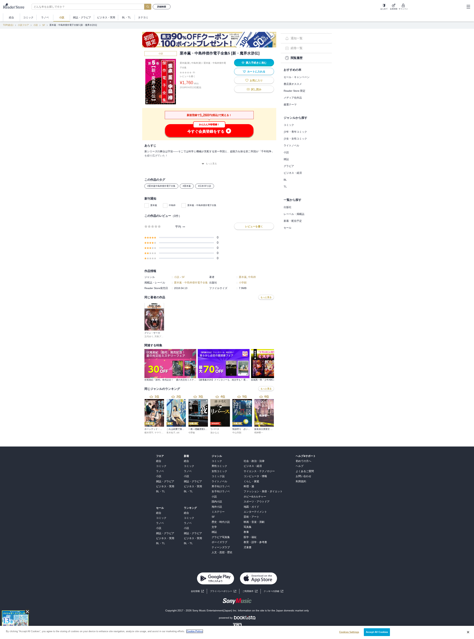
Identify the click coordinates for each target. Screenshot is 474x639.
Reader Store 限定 (294, 90)
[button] (273, 591)
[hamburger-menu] (468, 6)
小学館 (243, 282)
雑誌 (286, 159)
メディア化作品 (293, 97)
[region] (237, 632)
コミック (289, 124)
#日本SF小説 (204, 186)
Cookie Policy (195, 631)
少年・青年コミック (295, 131)
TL (285, 186)
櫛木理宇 (148, 432)
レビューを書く (187, 76)
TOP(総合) (8, 25)
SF (43, 25)
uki (177, 432)
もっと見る (211, 163)
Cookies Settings (349, 632)
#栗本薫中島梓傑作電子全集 (161, 186)
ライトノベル (291, 145)
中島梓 (172, 205)
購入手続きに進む (256, 62)
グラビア (289, 166)
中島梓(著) (196, 63)
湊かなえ (214, 432)
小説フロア (23, 25)
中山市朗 (236, 432)
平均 (178, 226)
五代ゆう (148, 336)
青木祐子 (170, 432)
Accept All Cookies (377, 632)
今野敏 (191, 432)
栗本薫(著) (185, 63)
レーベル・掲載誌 (294, 214)
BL (285, 179)
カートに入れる (256, 71)
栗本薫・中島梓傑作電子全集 (201, 205)
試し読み (256, 89)
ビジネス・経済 (293, 172)
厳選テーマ (290, 104)
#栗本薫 (187, 186)
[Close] (468, 632)
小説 (35, 25)
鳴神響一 (258, 432)
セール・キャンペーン (297, 77)
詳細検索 (161, 6)
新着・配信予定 (293, 220)
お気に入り (256, 80)
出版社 (287, 207)
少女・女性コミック (295, 138)
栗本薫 (153, 205)
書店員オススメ (293, 83)
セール (287, 227)
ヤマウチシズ (161, 432)
